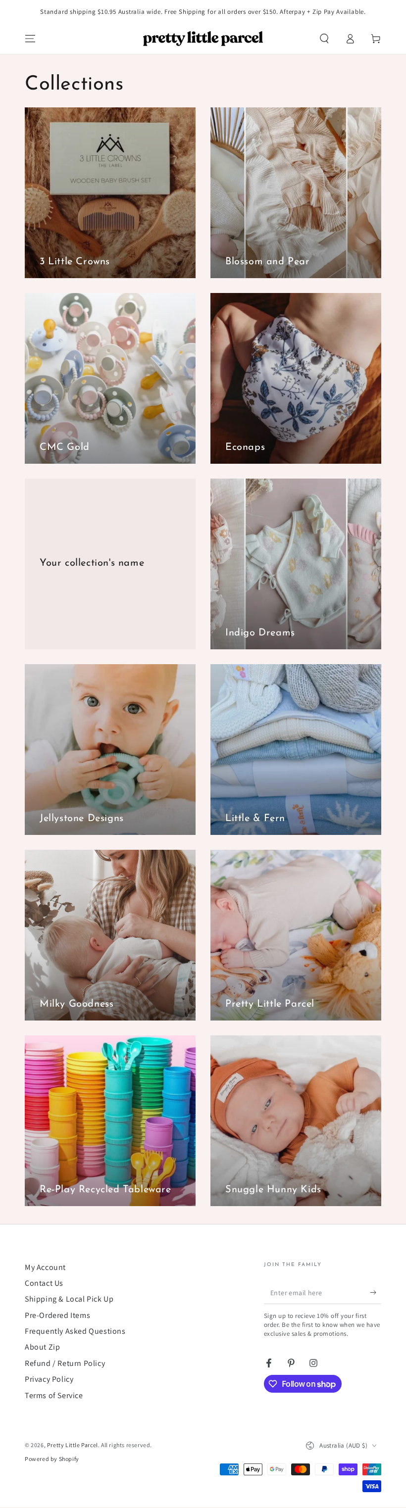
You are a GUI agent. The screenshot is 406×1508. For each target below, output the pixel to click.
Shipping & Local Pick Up (69, 1299)
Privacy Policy (49, 1379)
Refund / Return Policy (65, 1363)
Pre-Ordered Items (57, 1315)
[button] (324, 38)
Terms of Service (54, 1395)
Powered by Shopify (52, 1458)
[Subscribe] (375, 1293)
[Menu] (30, 38)
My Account (45, 1267)
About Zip (42, 1347)
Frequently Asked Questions (75, 1331)
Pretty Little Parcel (72, 1445)
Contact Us (44, 1283)
